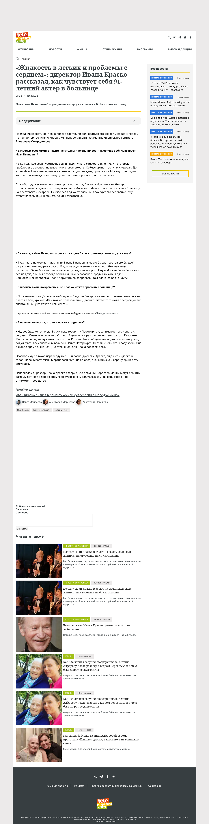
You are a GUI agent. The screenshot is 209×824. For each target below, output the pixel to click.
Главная (25, 58)
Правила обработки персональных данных (116, 785)
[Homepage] (25, 37)
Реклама (79, 785)
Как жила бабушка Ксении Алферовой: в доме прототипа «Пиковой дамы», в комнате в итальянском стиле (101, 739)
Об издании (155, 785)
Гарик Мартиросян (41, 410)
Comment (22, 512)
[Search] (169, 37)
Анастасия (55, 401)
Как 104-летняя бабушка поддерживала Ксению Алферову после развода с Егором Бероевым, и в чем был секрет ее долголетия (100, 665)
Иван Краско (23, 410)
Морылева (69, 401)
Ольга (25, 401)
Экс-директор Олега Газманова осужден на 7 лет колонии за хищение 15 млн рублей (169, 121)
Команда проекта (57, 785)
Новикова (102, 401)
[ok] (185, 37)
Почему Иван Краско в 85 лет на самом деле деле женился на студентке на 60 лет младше (97, 553)
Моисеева (36, 401)
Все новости (170, 173)
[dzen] (190, 37)
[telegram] (180, 37)
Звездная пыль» (107, 313)
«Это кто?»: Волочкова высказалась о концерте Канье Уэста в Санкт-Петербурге (169, 86)
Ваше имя (22, 509)
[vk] (174, 37)
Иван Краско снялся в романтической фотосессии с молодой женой (67, 395)
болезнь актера (62, 410)
